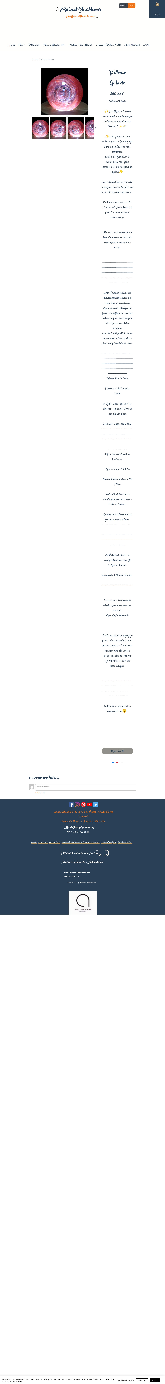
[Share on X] (121, 762)
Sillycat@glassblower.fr (83, 828)
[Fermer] (162, 1380)
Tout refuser (142, 1380)
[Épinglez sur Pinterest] (117, 762)
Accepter (154, 1380)
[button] (157, 4)
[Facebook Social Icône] (71, 804)
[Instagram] (77, 804)
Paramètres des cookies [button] (125, 1380)
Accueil (35, 59)
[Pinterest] (83, 804)
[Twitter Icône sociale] (95, 804)
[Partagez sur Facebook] (113, 762)
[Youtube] (89, 804)
